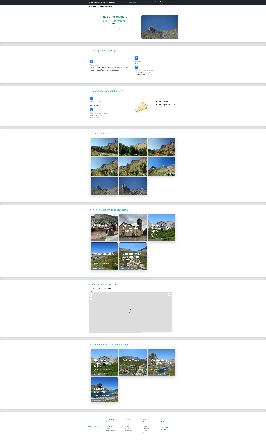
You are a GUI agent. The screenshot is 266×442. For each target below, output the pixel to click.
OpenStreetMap (152, 332)
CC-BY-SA (169, 332)
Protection (146, 433)
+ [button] (90, 294)
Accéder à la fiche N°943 (155, 240)
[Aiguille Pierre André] (104, 147)
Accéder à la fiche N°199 (98, 375)
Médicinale (146, 428)
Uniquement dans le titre (160, 2)
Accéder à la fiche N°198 (126, 375)
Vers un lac (109, 426)
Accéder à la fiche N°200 (155, 375)
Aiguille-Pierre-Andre (106, 6)
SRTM (156, 332)
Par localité (109, 422)
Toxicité (145, 430)
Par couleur (146, 422)
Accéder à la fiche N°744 (98, 240)
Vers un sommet (110, 430)
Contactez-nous (165, 422)
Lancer (152, 2)
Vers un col (109, 428)
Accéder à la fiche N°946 (126, 268)
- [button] (90, 296)
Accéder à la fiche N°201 (98, 400)
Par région (109, 424)
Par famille (146, 424)
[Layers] (169, 294)
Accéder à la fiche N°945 (98, 268)
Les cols (127, 428)
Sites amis (164, 429)
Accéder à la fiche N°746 (126, 240)
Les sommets (128, 430)
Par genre (145, 426)
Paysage (95, 6)
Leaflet (143, 332)
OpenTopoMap (165, 332)
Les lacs (127, 426)
